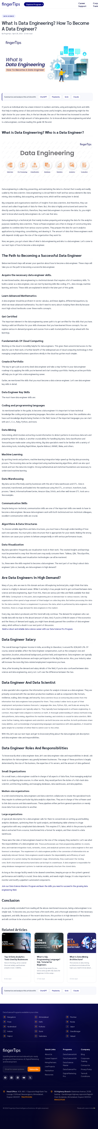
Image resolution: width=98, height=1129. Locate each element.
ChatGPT (43, 97)
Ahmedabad (42, 1017)
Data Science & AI (69, 1054)
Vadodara (41, 1036)
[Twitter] (30, 1077)
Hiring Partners (50, 1062)
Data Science (8, 16)
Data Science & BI (70, 1058)
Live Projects (50, 1066)
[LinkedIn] (17, 1077)
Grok (66, 97)
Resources (49, 1074)
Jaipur (71, 1026)
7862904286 (26, 1097)
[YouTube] (24, 1077)
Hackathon (49, 1070)
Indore (8, 1031)
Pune (7, 1022)
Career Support (82, 4)
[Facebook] (5, 1077)
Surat (39, 1031)
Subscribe (34, 1069)
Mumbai (71, 1017)
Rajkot (8, 1036)
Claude (76, 97)
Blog (83, 1054)
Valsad (71, 1036)
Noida (71, 1022)
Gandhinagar (73, 1031)
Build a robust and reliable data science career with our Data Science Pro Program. (37, 629)
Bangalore (10, 1017)
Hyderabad (10, 1026)
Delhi (39, 1022)
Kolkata (40, 1026)
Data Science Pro (69, 1069)
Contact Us (85, 1065)
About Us (48, 1054)
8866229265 (59, 1099)
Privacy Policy (86, 1069)
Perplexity (56, 97)
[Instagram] (11, 1077)
